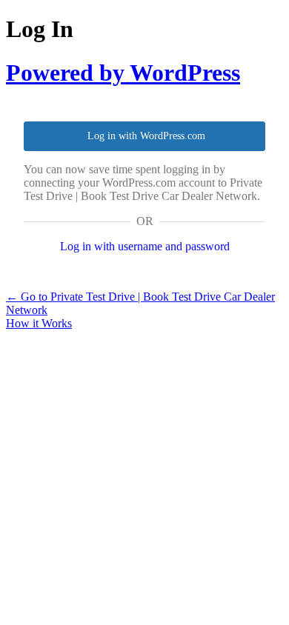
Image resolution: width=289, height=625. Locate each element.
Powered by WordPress (123, 72)
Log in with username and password (145, 246)
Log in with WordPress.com (146, 135)
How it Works (39, 323)
